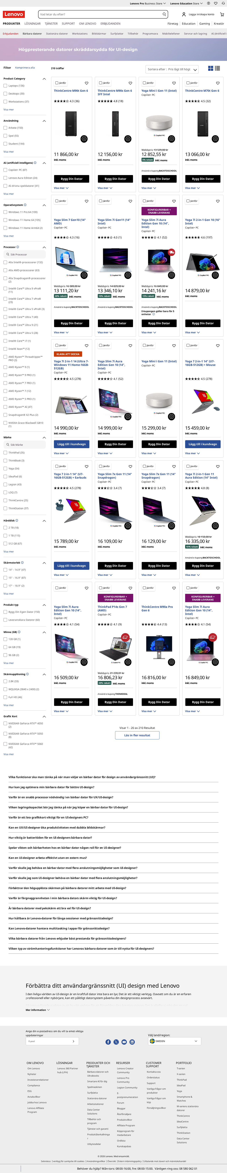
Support (151, 1083)
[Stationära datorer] (69, 34)
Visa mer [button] (9, 109)
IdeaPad (181, 1085)
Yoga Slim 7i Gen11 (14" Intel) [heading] (114, 221)
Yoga (179, 1091)
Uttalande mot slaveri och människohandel (165, 1161)
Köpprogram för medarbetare (125, 1133)
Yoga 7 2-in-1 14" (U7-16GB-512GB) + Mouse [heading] (200, 363)
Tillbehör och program (94, 1121)
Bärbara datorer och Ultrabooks (98, 1073)
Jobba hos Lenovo (37, 1102)
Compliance (33, 1085)
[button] (208, 3)
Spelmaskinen (94, 1087)
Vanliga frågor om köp (156, 1100)
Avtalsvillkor (33, 1096)
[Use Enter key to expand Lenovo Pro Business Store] (164, 3)
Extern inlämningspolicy (130, 1161)
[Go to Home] (14, 14)
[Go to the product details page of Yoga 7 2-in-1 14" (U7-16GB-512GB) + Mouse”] (203, 401)
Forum (120, 1102)
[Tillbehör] (140, 34)
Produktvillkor (124, 1119)
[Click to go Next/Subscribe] (73, 1041)
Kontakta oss (154, 1071)
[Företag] (179, 23)
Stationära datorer (97, 1098)
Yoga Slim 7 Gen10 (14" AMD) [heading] (70, 221)
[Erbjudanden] (20, 34)
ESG (29, 1091)
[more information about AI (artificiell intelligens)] (34, 162)
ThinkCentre (183, 1115)
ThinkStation (183, 1132)
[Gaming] (211, 23)
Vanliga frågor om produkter (156, 1090)
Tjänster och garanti (97, 1128)
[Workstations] (89, 34)
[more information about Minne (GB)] (18, 632)
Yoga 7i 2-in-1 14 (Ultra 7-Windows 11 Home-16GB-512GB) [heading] (71, 364)
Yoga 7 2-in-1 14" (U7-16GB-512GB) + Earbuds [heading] (70, 476)
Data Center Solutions (93, 1111)
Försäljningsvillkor (156, 1107)
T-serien (181, 1068)
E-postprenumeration (127, 1095)
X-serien (181, 1074)
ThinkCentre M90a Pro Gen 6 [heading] (157, 608)
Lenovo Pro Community (123, 1079)
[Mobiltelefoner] (181, 34)
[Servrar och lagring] (208, 34)
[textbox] (175, 1041)
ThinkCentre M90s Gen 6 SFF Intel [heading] (115, 92)
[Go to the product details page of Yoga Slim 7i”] (115, 260)
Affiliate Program (126, 1125)
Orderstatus (153, 1077)
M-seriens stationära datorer (187, 1108)
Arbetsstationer (95, 1104)
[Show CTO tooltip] (84, 139)
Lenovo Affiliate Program (35, 1110)
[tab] (210, 68)
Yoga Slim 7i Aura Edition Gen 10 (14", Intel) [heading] (155, 223)
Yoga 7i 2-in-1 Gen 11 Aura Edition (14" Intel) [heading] (201, 476)
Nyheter (31, 1074)
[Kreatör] (225, 23)
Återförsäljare (124, 1114)
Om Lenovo (33, 1068)
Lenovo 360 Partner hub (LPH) (67, 1070)
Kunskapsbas (124, 1146)
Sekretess (46, 1161)
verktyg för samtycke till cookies (68, 1161)
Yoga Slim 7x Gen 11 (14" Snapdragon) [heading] (115, 476)
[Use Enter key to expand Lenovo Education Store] (201, 3)
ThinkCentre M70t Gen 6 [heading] (202, 91)
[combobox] (99, 14)
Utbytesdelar (94, 1144)
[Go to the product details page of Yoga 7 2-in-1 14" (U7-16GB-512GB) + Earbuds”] (71, 511)
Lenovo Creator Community (125, 1070)
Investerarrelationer (38, 1079)
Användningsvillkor (96, 1161)
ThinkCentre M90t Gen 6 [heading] (71, 91)
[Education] (196, 23)
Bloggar (121, 1108)
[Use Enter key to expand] (216, 14)
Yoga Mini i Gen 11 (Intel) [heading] (159, 91)
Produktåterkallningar (98, 1136)
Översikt (112, 1161)
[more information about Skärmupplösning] (27, 674)
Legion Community (127, 1087)
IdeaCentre (183, 1121)
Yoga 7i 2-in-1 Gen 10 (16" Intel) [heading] (202, 221)
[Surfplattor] (125, 34)
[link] (223, 4)
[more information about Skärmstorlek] (22, 562)
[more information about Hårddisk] (16, 520)
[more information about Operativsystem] (24, 205)
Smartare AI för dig (97, 1081)
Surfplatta (92, 1092)
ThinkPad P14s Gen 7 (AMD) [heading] (112, 608)
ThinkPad (182, 1079)
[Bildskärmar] (108, 34)
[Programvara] (159, 34)
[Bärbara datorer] (43, 34)
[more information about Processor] (17, 247)
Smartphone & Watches (184, 1098)
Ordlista (121, 1140)
